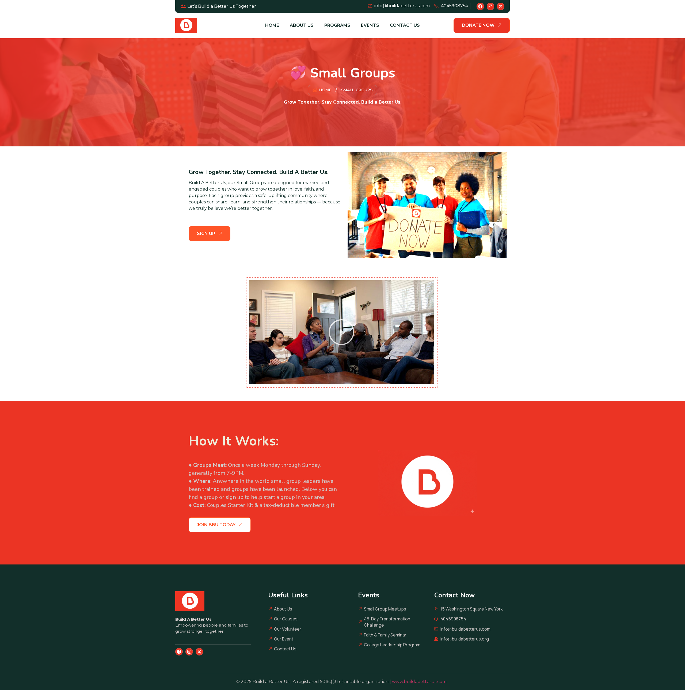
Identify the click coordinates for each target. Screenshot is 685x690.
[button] (341, 332)
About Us (302, 25)
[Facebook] (480, 6)
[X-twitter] (500, 6)
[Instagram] (490, 6)
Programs (337, 25)
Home (272, 25)
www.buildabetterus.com (420, 681)
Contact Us (405, 25)
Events (370, 25)
